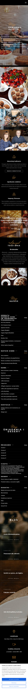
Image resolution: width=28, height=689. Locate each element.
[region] (14, 676)
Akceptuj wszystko (14, 679)
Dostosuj (14, 682)
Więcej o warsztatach (14, 171)
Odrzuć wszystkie (14, 686)
